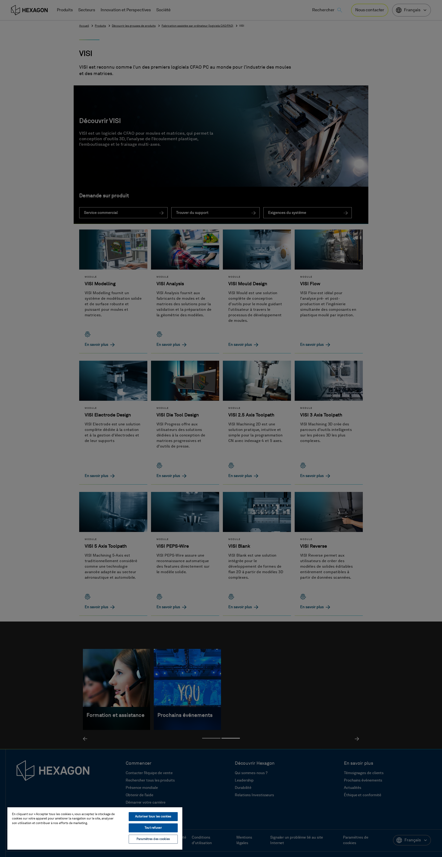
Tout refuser (153, 827)
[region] (94, 828)
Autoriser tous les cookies (153, 816)
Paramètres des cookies (153, 839)
